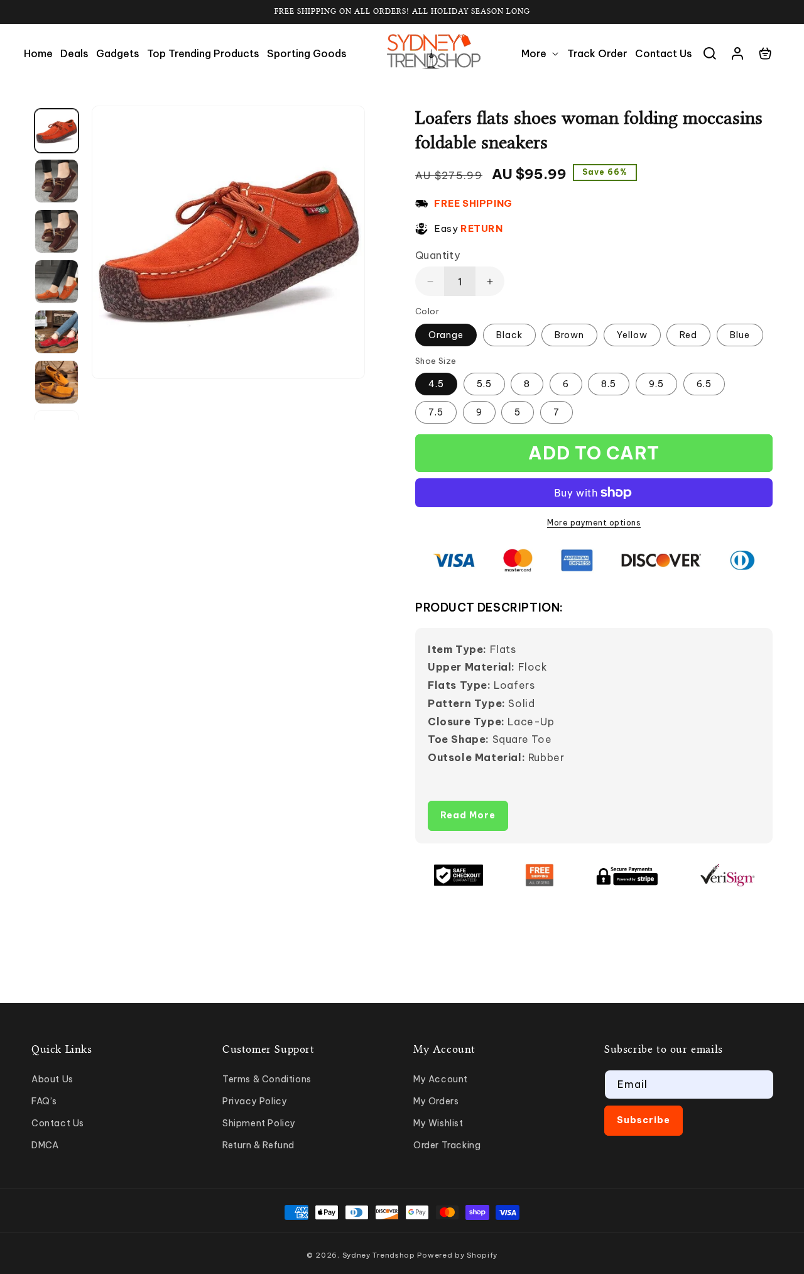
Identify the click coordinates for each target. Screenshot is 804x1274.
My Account (440, 1079)
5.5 (484, 384)
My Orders (436, 1101)
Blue (740, 335)
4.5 (436, 384)
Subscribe (643, 1120)
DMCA (44, 1145)
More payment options (594, 522)
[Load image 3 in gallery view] (57, 231)
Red (688, 335)
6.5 (704, 384)
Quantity (437, 255)
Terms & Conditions (267, 1079)
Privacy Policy (254, 1101)
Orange (446, 335)
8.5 (608, 384)
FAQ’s (44, 1101)
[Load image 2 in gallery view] (57, 181)
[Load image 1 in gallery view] (57, 131)
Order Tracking (447, 1145)
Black (509, 335)
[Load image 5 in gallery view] (57, 332)
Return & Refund (258, 1145)
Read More (468, 815)
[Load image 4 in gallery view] (57, 282)
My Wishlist (438, 1123)
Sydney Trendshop (378, 1255)
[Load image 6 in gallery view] (57, 382)
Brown (569, 335)
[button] (540, 54)
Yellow (632, 335)
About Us (52, 1079)
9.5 (656, 384)
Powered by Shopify (457, 1255)
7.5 (435, 412)
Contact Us (57, 1123)
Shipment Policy (259, 1123)
